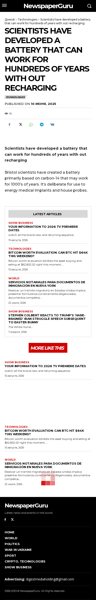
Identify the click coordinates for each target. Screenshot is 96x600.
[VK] (52, 124)
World (13, 278)
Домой (10, 19)
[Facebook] (9, 124)
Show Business (20, 222)
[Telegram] (41, 124)
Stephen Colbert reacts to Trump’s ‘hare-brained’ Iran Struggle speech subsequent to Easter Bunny (47, 318)
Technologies (27, 19)
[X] (20, 124)
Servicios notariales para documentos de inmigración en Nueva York (46, 283)
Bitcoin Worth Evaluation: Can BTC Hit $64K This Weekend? (48, 254)
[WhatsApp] (30, 124)
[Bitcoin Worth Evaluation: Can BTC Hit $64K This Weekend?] (48, 401)
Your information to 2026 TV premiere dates (43, 228)
